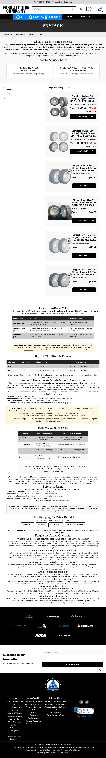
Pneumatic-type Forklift (34, 701)
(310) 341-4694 (65, 530)
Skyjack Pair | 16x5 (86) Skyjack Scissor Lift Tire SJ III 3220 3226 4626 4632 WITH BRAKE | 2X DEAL (84, 274)
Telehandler (34, 715)
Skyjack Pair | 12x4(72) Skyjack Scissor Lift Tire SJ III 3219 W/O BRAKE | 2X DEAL (84, 169)
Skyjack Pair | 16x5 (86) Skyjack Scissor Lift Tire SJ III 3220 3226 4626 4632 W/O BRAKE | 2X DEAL (84, 240)
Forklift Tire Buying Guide (15, 701)
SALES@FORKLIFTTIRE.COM (63, 2)
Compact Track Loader (34, 721)
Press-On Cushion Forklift (33, 704)
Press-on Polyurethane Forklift (34, 708)
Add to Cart (83, 116)
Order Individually (55, 698)
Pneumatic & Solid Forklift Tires (55, 701)
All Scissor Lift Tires (75, 525)
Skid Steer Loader (34, 718)
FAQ (14, 704)
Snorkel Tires (55, 525)
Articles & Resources (15, 716)
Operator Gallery (14, 719)
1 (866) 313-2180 (43, 2)
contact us (29, 350)
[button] (84, 712)
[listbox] (62, 88)
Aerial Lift (34, 712)
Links (15, 698)
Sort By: (49, 88)
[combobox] (51, 9)
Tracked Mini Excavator (34, 724)
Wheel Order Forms (14, 722)
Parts (69, 17)
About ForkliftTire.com (14, 713)
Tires (23, 17)
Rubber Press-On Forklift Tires (55, 704)
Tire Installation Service (15, 707)
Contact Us (15, 710)
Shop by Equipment (55, 17)
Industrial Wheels (38, 17)
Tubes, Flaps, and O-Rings (55, 715)
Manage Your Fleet (34, 698)
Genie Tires (27, 525)
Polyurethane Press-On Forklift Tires (55, 708)
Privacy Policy (14, 731)
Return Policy (14, 728)
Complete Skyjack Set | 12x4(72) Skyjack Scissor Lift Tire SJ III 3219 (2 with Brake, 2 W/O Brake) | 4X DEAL (83, 101)
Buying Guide (85, 17)
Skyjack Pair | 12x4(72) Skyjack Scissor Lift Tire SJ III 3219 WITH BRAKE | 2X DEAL (84, 204)
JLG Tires (41, 525)
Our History (14, 725)
